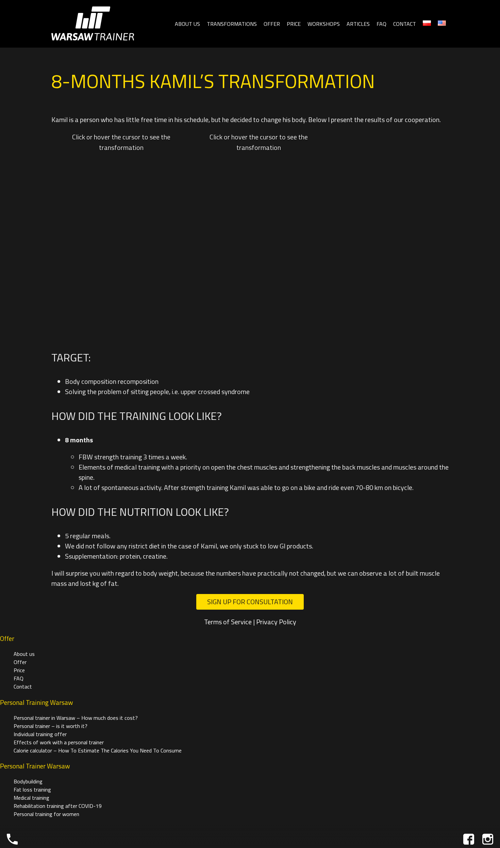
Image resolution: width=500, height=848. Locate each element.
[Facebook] (468, 839)
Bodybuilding (28, 781)
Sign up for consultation (250, 601)
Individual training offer (40, 734)
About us (187, 24)
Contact (404, 24)
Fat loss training (32, 789)
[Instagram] (487, 839)
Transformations (232, 24)
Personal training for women (46, 814)
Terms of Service (228, 621)
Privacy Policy (276, 621)
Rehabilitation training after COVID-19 (58, 806)
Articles (358, 24)
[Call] (12, 839)
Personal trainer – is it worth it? (50, 726)
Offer (272, 24)
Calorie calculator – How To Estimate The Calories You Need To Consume (98, 750)
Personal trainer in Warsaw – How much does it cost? (76, 718)
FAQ (381, 24)
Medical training (31, 798)
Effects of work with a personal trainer (59, 742)
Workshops (323, 24)
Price (294, 24)
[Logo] (92, 23)
